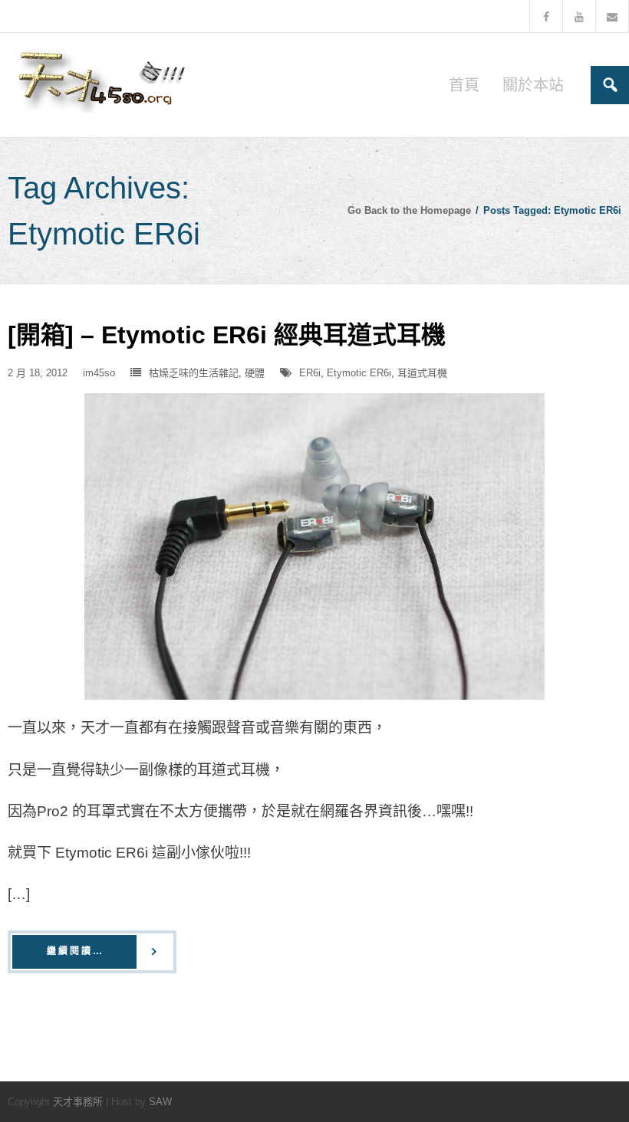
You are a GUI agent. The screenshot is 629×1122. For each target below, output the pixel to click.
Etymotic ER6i (359, 373)
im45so (99, 373)
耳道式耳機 (422, 373)
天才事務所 (78, 1101)
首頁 (464, 85)
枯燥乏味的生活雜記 (194, 373)
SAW (160, 1101)
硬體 (255, 373)
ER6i (310, 373)
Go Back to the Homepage (409, 210)
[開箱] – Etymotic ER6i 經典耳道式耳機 (227, 335)
